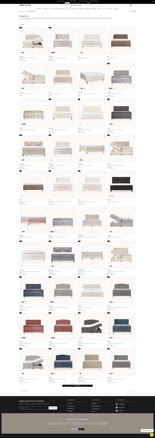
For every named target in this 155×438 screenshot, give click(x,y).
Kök (69, 8)
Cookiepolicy (95, 408)
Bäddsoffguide (96, 406)
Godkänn (81, 429)
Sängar (27, 11)
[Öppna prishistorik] (23, 59)
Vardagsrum (46, 8)
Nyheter (99, 8)
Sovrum (51, 8)
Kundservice (71, 406)
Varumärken (109, 8)
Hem (20, 11)
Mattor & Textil (74, 8)
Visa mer (77, 385)
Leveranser (71, 408)
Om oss (70, 403)
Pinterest (121, 410)
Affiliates (94, 403)
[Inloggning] (128, 5)
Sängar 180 (32, 11)
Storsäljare (93, 8)
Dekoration (87, 8)
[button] (77, 3)
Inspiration (116, 8)
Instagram (122, 404)
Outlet (103, 8)
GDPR (93, 411)
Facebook (121, 407)
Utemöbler (38, 8)
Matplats (57, 8)
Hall (66, 8)
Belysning (81, 8)
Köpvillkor (70, 411)
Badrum (62, 8)
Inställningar (74, 429)
